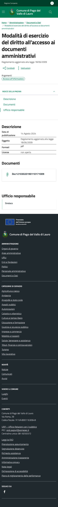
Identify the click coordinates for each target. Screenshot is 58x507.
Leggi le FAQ (7, 439)
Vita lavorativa (8, 354)
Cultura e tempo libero (12, 318)
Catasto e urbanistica (11, 313)
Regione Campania (10, 3)
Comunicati (7, 374)
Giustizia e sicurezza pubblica (15, 327)
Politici (5, 266)
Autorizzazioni (8, 309)
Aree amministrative (11, 253)
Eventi (5, 398)
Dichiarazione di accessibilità (15, 471)
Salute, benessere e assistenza (16, 340)
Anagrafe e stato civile (12, 300)
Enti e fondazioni (9, 262)
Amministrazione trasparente (15, 457)
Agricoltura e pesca (10, 291)
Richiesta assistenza (11, 453)
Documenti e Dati (10, 275)
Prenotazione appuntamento (15, 444)
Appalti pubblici (9, 304)
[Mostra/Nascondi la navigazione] (3, 11)
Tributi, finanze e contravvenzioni (17, 345)
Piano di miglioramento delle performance (21, 475)
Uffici (4, 257)
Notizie (5, 369)
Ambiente (6, 295)
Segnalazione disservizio (13, 448)
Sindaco (9, 203)
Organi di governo (10, 248)
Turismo (5, 349)
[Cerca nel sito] (50, 12)
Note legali (7, 466)
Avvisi (4, 378)
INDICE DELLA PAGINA (11, 91)
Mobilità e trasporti (10, 336)
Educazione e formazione (13, 322)
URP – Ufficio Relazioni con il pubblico (19, 426)
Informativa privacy (11, 462)
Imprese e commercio (12, 331)
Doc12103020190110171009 (28, 174)
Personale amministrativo (14, 271)
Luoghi (5, 394)
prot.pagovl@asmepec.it (17, 430)
